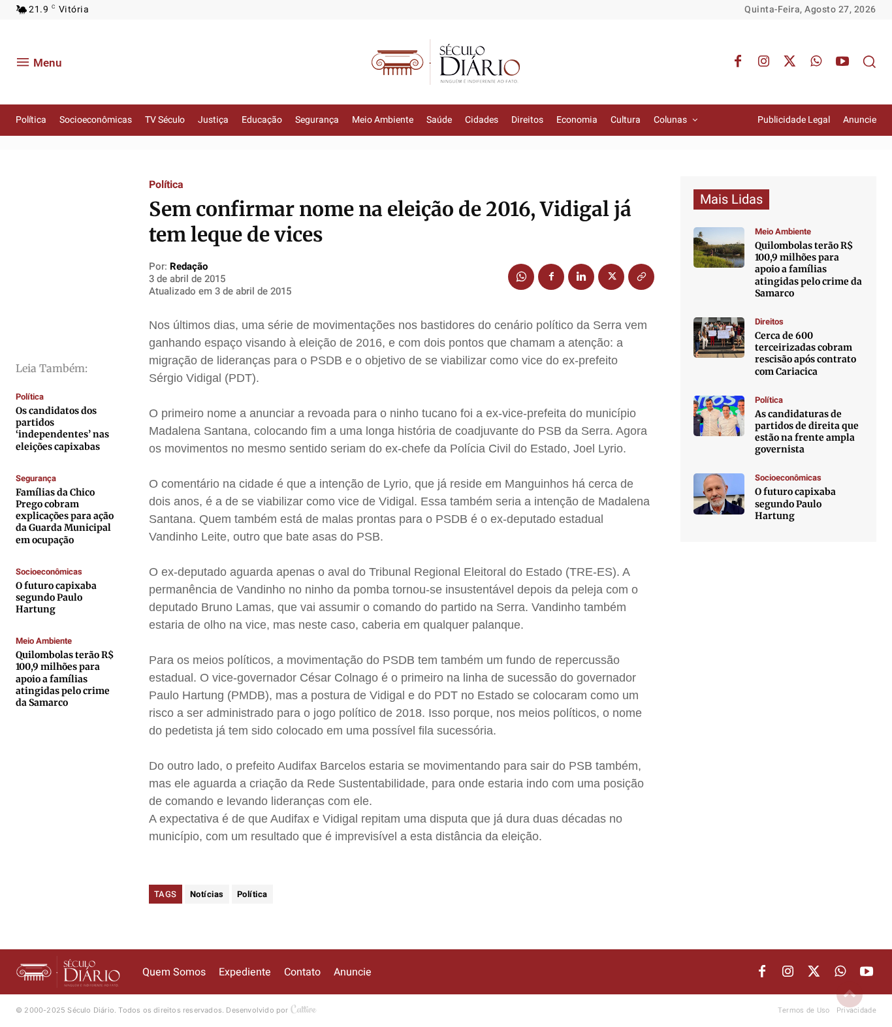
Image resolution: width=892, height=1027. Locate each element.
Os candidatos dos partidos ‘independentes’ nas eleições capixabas (62, 428)
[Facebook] (738, 62)
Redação (189, 266)
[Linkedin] (581, 277)
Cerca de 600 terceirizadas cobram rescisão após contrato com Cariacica (805, 353)
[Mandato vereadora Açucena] (718, 337)
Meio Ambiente (44, 641)
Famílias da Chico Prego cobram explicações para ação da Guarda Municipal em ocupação (65, 516)
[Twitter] (790, 62)
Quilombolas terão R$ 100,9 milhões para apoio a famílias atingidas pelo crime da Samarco (65, 678)
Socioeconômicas (49, 571)
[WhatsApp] (816, 62)
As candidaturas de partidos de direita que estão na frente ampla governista (807, 432)
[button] (869, 61)
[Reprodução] (718, 493)
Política (30, 396)
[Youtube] (842, 62)
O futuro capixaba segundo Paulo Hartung (56, 597)
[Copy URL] (641, 277)
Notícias (207, 894)
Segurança (36, 478)
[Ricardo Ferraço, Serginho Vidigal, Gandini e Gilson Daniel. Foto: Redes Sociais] (718, 416)
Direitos (769, 321)
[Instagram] (764, 62)
